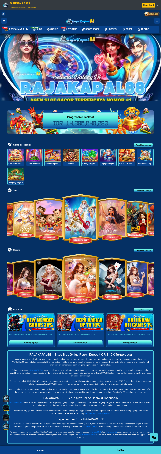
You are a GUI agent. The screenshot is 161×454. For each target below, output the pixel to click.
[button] (157, 74)
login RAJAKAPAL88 (87, 434)
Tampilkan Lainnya (143, 145)
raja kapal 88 (111, 432)
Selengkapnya (31, 342)
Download (148, 5)
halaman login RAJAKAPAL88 (97, 413)
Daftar (121, 450)
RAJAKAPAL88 (36, 370)
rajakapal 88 (95, 432)
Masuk (40, 450)
